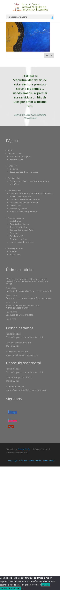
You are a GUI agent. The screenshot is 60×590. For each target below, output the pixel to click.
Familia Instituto (16, 159)
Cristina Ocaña (24, 449)
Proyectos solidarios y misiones (24, 211)
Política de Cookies (27, 460)
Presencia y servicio (18, 208)
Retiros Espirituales (18, 227)
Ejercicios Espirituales (19, 224)
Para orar (14, 233)
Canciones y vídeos (18, 239)
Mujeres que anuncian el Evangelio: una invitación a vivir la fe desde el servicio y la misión (27, 281)
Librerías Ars (15, 205)
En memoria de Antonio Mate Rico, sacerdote (29, 298)
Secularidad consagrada (20, 156)
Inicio (10, 150)
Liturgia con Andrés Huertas (22, 242)
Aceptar (45, 584)
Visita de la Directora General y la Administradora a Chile (22, 306)
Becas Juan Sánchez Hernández (24, 172)
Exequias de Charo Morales (19, 315)
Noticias (13, 251)
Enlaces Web (15, 254)
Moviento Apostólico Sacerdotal (24, 202)
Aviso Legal (12, 460)
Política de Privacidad (45, 460)
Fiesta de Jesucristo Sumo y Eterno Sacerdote (29, 291)
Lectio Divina (15, 221)
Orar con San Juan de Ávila (21, 230)
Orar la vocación (17, 236)
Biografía (14, 169)
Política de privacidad (10, 588)
